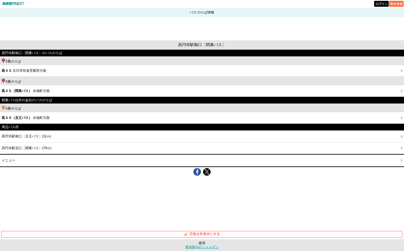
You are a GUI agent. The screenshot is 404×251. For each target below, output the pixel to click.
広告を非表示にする (205, 234)
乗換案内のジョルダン (202, 247)
